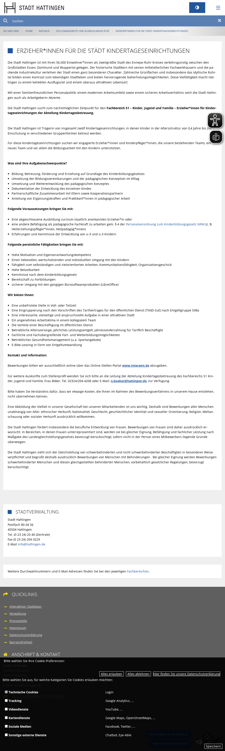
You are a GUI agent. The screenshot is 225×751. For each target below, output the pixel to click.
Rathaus (44, 31)
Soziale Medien (19, 726)
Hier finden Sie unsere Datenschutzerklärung (186, 674)
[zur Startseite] (34, 7)
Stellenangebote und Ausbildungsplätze (82, 31)
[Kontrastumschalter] (197, 7)
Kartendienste (19, 718)
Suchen (5, 20)
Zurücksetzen (219, 20)
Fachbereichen (138, 571)
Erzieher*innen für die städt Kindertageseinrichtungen (152, 31)
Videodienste (18, 709)
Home (29, 31)
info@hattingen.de (31, 544)
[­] (216, 8)
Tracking (15, 701)
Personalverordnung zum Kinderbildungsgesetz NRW (165, 224)
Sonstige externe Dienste (27, 735)
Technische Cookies (23, 692)
